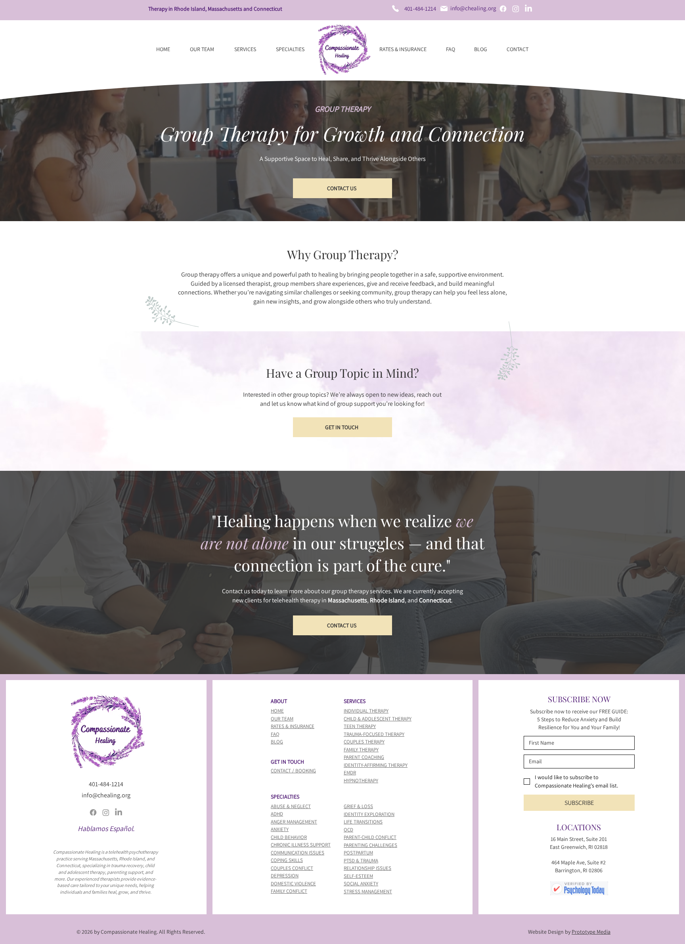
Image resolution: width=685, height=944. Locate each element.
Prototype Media (591, 931)
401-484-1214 (420, 8)
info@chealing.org (473, 8)
